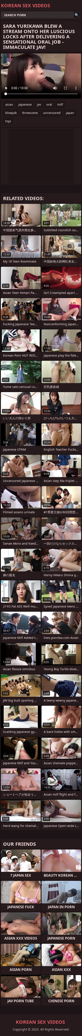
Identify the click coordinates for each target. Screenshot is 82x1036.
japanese (25, 104)
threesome (30, 113)
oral (49, 104)
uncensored (52, 113)
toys (8, 121)
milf (60, 104)
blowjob (11, 113)
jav (39, 104)
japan (70, 113)
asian (9, 104)
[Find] (77, 15)
